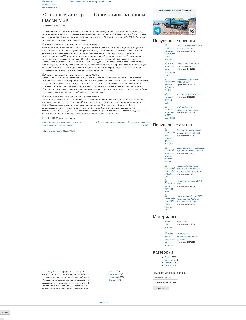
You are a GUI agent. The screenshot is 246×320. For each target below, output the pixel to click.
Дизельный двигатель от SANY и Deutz (188, 80)
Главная (73, 1)
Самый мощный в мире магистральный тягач (188, 65)
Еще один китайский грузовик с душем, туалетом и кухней (190, 149)
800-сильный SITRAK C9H (189, 94)
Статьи (88, 1)
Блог (53, 130)
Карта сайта (103, 302)
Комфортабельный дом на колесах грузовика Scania (189, 131)
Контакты (106, 1)
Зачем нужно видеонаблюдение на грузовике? (187, 236)
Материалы (96, 1)
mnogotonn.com (54, 271)
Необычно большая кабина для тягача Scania (189, 47)
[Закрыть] (2, 319)
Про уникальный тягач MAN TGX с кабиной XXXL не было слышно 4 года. (189, 198)
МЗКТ (72, 130)
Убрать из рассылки (165, 282)
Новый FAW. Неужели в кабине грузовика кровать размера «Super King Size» (189, 168)
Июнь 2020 (182, 221)
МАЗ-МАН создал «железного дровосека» (188, 108)
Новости (81, 1)
